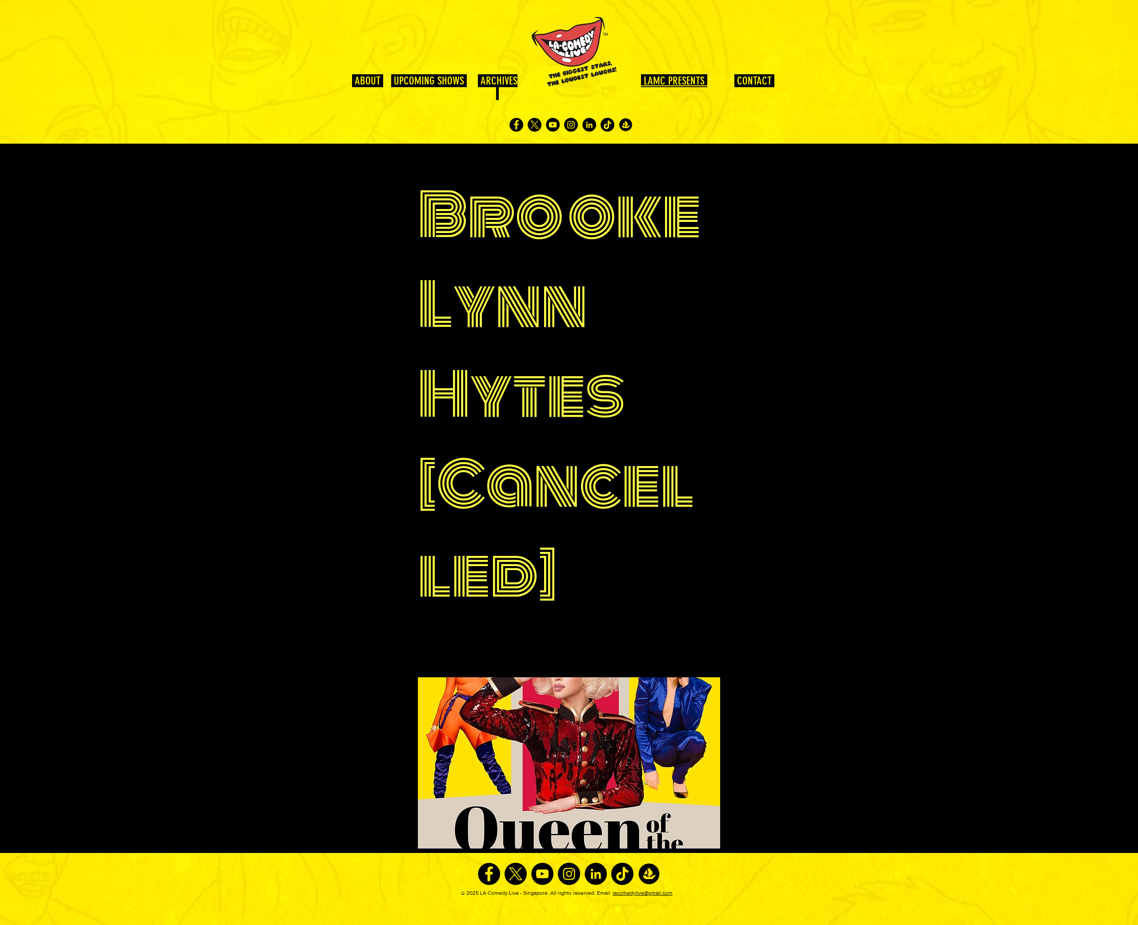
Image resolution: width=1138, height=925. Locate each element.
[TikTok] (607, 125)
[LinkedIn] (589, 125)
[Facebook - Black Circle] (516, 125)
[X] (534, 125)
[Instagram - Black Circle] (571, 125)
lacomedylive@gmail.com (643, 893)
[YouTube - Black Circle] (553, 125)
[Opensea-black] (626, 125)
